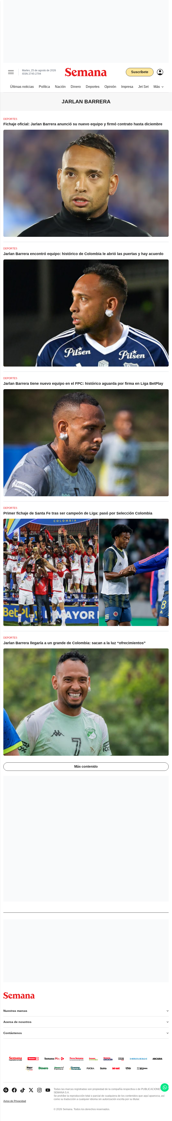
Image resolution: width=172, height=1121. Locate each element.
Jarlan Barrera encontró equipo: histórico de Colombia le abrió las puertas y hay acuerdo (83, 254)
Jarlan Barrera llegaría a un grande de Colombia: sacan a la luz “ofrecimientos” (74, 643)
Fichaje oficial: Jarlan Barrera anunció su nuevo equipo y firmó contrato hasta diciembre (82, 124)
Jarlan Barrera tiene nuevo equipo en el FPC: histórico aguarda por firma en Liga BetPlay (83, 383)
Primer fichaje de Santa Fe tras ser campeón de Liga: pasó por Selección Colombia (77, 513)
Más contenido (86, 766)
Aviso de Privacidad (19, 1101)
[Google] (5, 1090)
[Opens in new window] (14, 1090)
